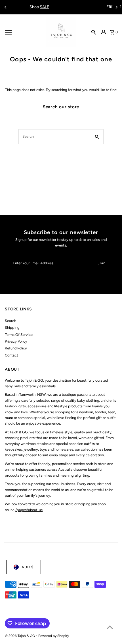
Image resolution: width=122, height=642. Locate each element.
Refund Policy (16, 348)
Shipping (12, 327)
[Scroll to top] (110, 627)
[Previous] (5, 7)
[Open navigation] (24, 32)
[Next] (116, 7)
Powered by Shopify (53, 636)
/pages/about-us (29, 510)
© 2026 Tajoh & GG (20, 636)
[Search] (93, 32)
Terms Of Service (19, 334)
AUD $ (27, 567)
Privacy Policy (16, 341)
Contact (11, 355)
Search (10, 321)
